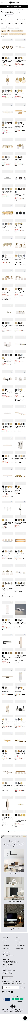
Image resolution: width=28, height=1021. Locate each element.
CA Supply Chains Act (17, 1011)
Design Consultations (20, 945)
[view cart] (26, 2)
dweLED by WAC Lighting (21, 623)
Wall (6, 9)
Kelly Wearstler (18, 656)
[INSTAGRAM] (3, 991)
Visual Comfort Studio (7, 94)
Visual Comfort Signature (6, 590)
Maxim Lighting (5, 161)
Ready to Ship (13, 20)
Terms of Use (11, 1011)
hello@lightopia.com (8, 956)
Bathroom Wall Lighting (13, 9)
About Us (5, 940)
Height (9, 27)
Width (2, 27)
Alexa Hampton (6, 623)
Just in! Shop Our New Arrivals (14, 6)
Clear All (2, 36)
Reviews (17, 937)
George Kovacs (5, 129)
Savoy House (18, 393)
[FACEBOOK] (6, 991)
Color (22, 23)
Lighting (2, 9)
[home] (14, 3)
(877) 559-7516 (6, 954)
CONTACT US (6, 952)
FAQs (4, 943)
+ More (17, 27)
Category (3, 20)
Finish (16, 23)
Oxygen (17, 755)
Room (9, 23)
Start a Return (6, 945)
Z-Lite (4, 227)
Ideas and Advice (19, 948)
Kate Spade (5, 523)
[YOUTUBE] (12, 991)
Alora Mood (5, 393)
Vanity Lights (23, 9)
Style (2, 23)
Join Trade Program (7, 978)
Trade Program (6, 948)
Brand (21, 20)
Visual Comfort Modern (19, 587)
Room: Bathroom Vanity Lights (17, 34)
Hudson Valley (18, 259)
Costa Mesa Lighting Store (9, 961)
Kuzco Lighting (18, 61)
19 (17, 832)
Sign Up (23, 988)
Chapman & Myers (6, 589)
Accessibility (18, 940)
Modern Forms (18, 427)
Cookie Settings (19, 943)
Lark (16, 94)
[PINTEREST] (9, 991)
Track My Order (6, 937)
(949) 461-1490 (6, 966)
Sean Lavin (18, 126)
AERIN (4, 818)
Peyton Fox (5, 61)
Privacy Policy (6, 1011)
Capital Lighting (18, 161)
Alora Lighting (18, 691)
